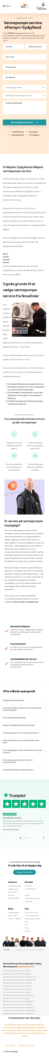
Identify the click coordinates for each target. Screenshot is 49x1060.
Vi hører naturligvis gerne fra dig (16, 266)
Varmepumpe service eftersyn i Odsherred (18, 1013)
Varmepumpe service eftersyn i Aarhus (17, 971)
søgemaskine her (26, 966)
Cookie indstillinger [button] (10, 1051)
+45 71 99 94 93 (30, 889)
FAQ (26, 925)
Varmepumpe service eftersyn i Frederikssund (19, 977)
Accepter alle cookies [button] (26, 1045)
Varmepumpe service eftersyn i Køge (16, 998)
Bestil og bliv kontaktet (22, 122)
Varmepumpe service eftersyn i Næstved (17, 1004)
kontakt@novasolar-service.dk (32, 900)
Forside (7, 950)
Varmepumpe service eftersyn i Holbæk (17, 986)
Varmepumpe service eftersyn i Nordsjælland (19, 1010)
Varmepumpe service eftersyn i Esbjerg (17, 974)
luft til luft (25, 221)
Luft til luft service (31, 912)
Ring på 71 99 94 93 (24, 872)
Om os (27, 928)
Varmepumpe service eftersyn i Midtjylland (18, 1001)
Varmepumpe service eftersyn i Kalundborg (18, 995)
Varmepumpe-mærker (33, 919)
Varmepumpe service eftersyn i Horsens (17, 989)
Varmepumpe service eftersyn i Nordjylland (18, 1007)
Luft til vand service (32, 916)
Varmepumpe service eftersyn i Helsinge (17, 983)
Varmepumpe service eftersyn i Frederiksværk (19, 980)
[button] (43, 837)
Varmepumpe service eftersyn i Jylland (17, 992)
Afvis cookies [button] (10, 1045)
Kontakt (28, 931)
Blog (26, 922)
